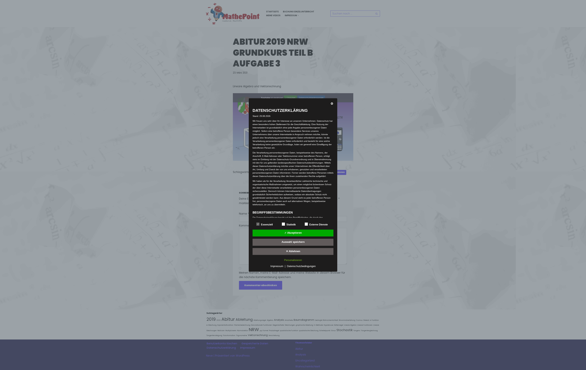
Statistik (291, 224)
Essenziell (267, 224)
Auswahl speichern (293, 242)
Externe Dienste (318, 224)
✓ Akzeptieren (293, 232)
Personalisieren (293, 260)
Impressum (276, 266)
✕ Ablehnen (293, 251)
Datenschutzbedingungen (301, 266)
